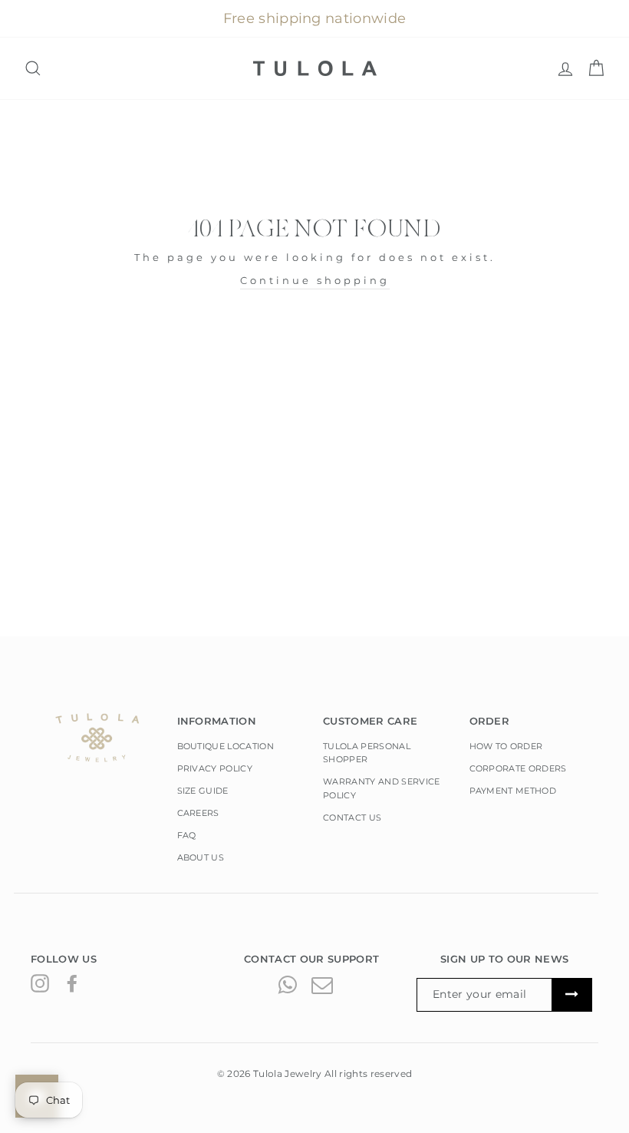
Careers (198, 813)
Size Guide (203, 790)
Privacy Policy (215, 768)
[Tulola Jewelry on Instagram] (40, 983)
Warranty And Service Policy (381, 788)
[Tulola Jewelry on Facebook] (72, 983)
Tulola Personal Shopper (366, 753)
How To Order (506, 746)
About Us (201, 857)
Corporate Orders (518, 768)
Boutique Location (226, 746)
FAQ (186, 835)
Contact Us (352, 817)
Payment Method (513, 790)
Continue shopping (315, 280)
